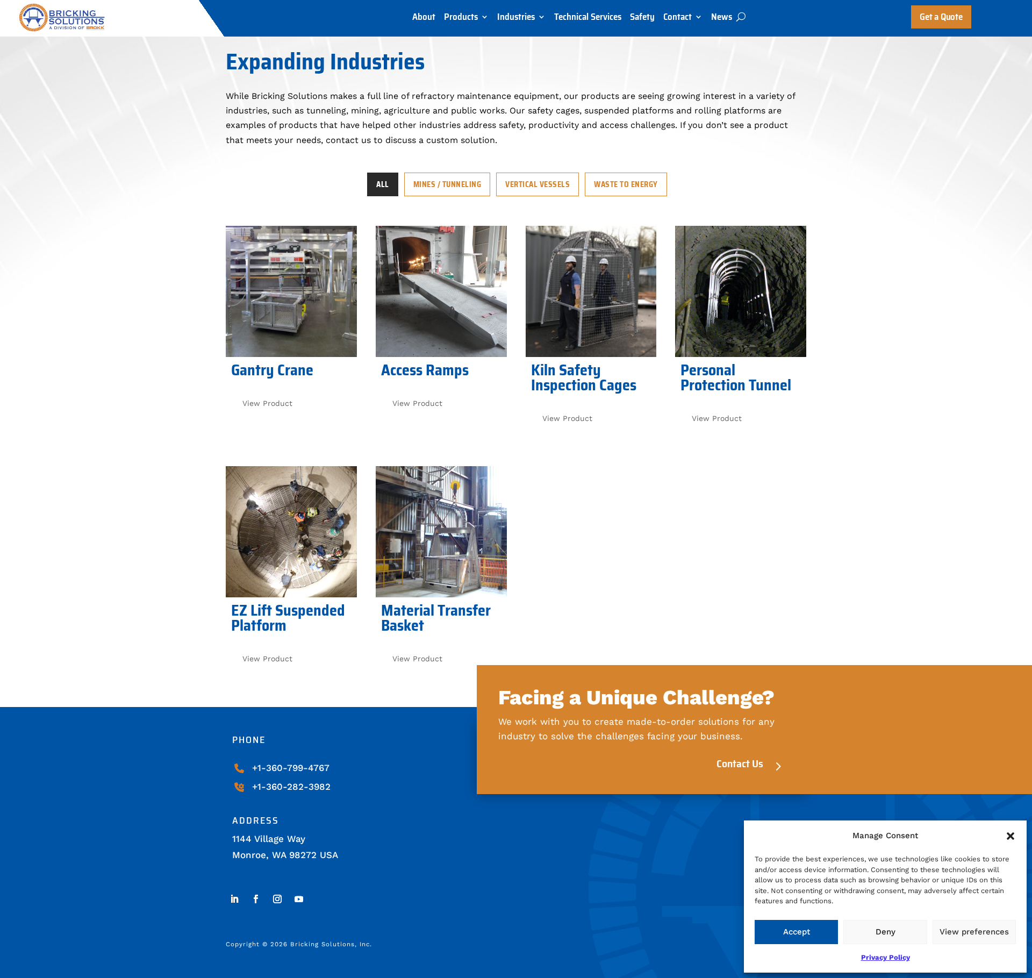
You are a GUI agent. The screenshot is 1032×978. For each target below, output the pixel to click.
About (423, 19)
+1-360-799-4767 (290, 767)
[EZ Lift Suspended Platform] (291, 531)
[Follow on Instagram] (277, 899)
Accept (796, 932)
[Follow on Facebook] (255, 899)
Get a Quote (941, 17)
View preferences (974, 932)
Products (461, 19)
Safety (642, 19)
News (721, 19)
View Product (267, 403)
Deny (885, 932)
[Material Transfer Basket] (441, 531)
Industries (516, 19)
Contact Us (739, 763)
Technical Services (587, 19)
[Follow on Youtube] (298, 899)
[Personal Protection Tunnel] (740, 291)
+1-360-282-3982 (291, 786)
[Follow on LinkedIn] (234, 899)
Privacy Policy (885, 957)
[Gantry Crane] (291, 291)
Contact (677, 19)
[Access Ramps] (441, 291)
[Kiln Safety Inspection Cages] (591, 291)
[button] (1010, 836)
